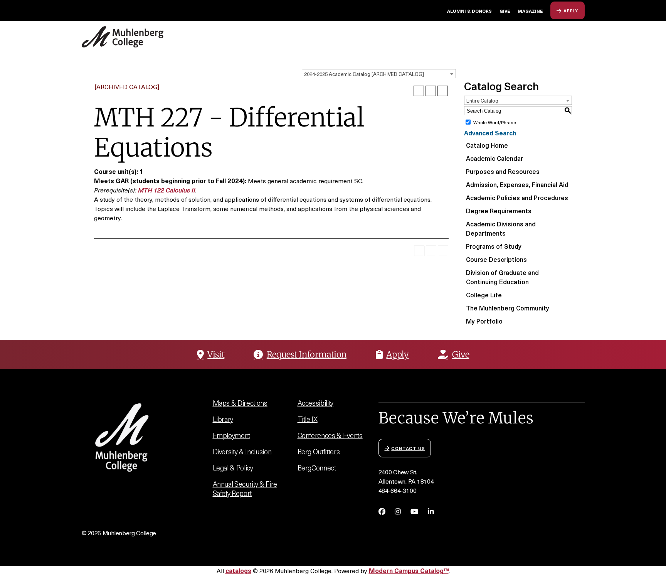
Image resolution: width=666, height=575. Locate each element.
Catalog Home (487, 145)
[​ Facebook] (381, 511)
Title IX (308, 419)
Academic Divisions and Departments (501, 228)
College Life (484, 294)
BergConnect (317, 467)
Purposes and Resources (503, 171)
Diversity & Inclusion (242, 451)
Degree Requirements (498, 210)
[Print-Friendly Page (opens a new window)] (431, 91)
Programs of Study (493, 246)
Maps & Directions (240, 403)
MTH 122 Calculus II (166, 189)
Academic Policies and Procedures (517, 197)
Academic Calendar (494, 158)
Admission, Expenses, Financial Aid (517, 184)
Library (223, 419)
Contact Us (408, 448)
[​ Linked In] (431, 511)
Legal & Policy (233, 467)
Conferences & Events (330, 435)
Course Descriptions (496, 259)
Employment (232, 435)
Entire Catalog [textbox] (482, 100)
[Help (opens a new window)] (442, 91)
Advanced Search (490, 132)
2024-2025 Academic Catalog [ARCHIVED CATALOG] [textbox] (364, 74)
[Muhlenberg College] (143, 37)
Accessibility (316, 403)
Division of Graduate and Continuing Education (502, 277)
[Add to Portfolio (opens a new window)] (419, 91)
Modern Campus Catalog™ (409, 570)
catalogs (238, 570)
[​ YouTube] (414, 511)
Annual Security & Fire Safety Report (245, 488)
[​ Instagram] (398, 511)
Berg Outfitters (319, 451)
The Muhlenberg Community (507, 307)
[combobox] (379, 73)
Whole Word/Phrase (494, 122)
